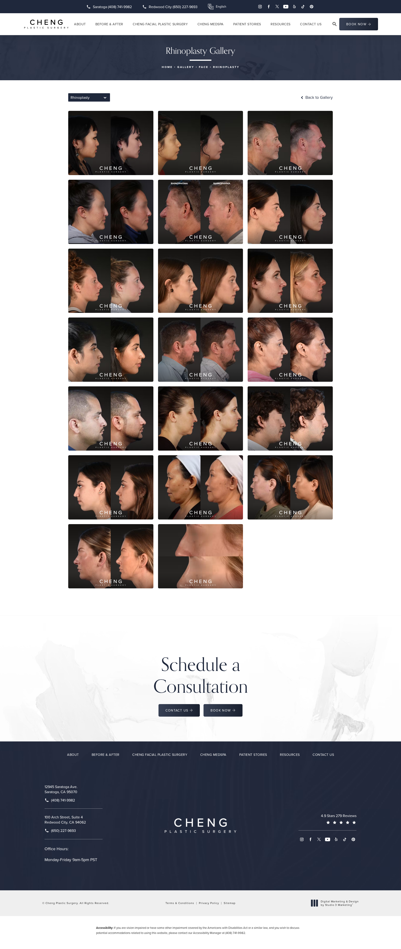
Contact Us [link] (310, 24)
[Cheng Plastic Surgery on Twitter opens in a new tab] (277, 6)
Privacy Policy (209, 903)
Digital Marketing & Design (339, 903)
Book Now (356, 24)
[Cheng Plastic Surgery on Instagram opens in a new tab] (260, 6)
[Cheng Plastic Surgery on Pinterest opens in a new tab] (311, 6)
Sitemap (230, 903)
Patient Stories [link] (247, 24)
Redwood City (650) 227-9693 (173, 6)
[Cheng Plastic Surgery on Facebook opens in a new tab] (268, 6)
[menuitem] (260, 6)
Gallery (185, 67)
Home (167, 67)
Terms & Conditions (179, 903)
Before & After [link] (109, 24)
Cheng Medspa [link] (210, 24)
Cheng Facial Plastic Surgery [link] (160, 24)
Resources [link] (281, 24)
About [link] (80, 24)
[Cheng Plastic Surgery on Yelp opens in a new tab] (294, 6)
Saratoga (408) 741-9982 (112, 6)
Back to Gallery (318, 97)
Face (203, 67)
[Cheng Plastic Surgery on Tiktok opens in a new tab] (303, 6)
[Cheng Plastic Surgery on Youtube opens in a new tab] (286, 6)
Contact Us (176, 710)
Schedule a (200, 675)
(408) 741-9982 (235, 933)
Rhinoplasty (226, 67)
